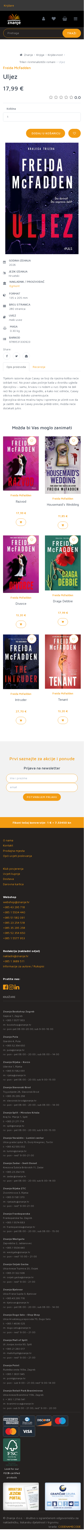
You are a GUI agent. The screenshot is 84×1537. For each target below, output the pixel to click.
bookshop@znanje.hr (19, 1024)
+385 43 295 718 (14, 907)
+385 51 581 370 (15, 1197)
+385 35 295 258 (14, 927)
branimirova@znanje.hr (20, 1403)
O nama (8, 840)
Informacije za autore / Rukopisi (23, 966)
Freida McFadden (21, 495)
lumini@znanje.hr (17, 1151)
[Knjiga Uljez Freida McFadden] (6, 356)
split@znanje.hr (15, 1125)
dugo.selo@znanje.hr (19, 1327)
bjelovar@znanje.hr (18, 1302)
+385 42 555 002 (15, 1146)
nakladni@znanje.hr (15, 956)
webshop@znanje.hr (16, 902)
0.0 (77, 97)
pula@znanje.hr (16, 1050)
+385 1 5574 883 (15, 1222)
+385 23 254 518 (14, 922)
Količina (11, 108)
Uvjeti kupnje (11, 873)
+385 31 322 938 (15, 1272)
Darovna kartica (13, 884)
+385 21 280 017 (15, 1348)
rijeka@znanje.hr (16, 1075)
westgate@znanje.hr (18, 1252)
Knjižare (8, 5)
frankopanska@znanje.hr (21, 1226)
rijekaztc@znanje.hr (18, 1201)
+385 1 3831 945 (15, 1374)
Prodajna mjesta (14, 850)
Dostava (8, 878)
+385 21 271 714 (14, 1121)
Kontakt (8, 845)
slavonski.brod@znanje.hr (22, 1100)
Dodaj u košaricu (45, 133)
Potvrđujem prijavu (42, 797)
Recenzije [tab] (39, 367)
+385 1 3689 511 (13, 961)
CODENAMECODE (69, 1526)
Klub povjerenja (13, 868)
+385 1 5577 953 (14, 938)
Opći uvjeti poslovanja (17, 855)
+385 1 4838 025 (15, 1323)
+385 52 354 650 (14, 933)
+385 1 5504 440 (14, 912)
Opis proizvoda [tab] (16, 367)
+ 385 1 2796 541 (15, 1399)
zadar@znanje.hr (16, 1176)
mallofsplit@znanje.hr (19, 1353)
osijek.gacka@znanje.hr (20, 1277)
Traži (71, 33)
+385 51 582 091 (14, 917)
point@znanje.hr (16, 1378)
